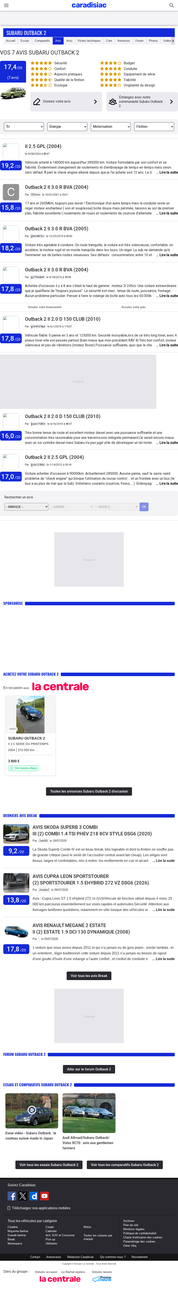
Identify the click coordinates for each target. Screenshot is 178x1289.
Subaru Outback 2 (26, 32)
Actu (69, 40)
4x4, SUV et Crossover (60, 1235)
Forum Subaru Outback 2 (24, 1054)
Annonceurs (53, 1257)
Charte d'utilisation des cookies (142, 1237)
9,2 (16, 851)
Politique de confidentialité (139, 1233)
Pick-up (50, 1239)
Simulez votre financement (44, 307)
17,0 (11, 476)
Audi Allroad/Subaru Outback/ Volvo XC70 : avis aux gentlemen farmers (88, 1143)
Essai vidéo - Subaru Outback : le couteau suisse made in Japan (30, 1135)
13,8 (16, 900)
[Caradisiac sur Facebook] (12, 1197)
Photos (153, 40)
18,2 (11, 248)
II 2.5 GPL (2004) (43, 146)
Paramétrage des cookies (139, 1241)
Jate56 (43, 840)
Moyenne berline (18, 1231)
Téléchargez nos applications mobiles (41, 1208)
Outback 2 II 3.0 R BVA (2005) (56, 228)
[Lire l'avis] (16, 843)
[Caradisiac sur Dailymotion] (34, 1197)
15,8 (11, 207)
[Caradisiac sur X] (23, 1197)
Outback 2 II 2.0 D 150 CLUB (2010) (63, 319)
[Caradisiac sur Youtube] (44, 1197)
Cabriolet (51, 1231)
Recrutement (140, 1257)
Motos (87, 1227)
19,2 (11, 165)
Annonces (123, 40)
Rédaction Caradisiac (80, 1257)
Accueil (10, 40)
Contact (35, 1257)
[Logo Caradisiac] (89, 8)
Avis (58, 40)
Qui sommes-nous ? (112, 1257)
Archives (128, 1221)
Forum (139, 40)
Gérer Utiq (129, 1245)
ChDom (35, 194)
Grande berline (17, 1235)
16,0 (11, 436)
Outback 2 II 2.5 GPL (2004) (54, 457)
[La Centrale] (60, 1283)
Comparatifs (42, 40)
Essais (25, 40)
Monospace (15, 1243)
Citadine (13, 1227)
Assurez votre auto (133, 307)
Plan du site (130, 1225)
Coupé (50, 1227)
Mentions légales (134, 1229)
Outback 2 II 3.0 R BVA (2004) (56, 187)
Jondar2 (44, 889)
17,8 (11, 289)
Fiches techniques (89, 40)
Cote (109, 40)
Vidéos (167, 40)
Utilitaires (51, 1243)
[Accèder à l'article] (31, 1110)
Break (11, 1239)
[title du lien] (11, 200)
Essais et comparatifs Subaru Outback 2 (37, 1084)
